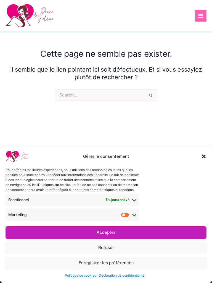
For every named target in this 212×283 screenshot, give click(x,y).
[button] (203, 156)
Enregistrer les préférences (106, 262)
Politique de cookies (80, 275)
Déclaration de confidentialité (121, 275)
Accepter (106, 232)
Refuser (106, 247)
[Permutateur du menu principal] (200, 16)
